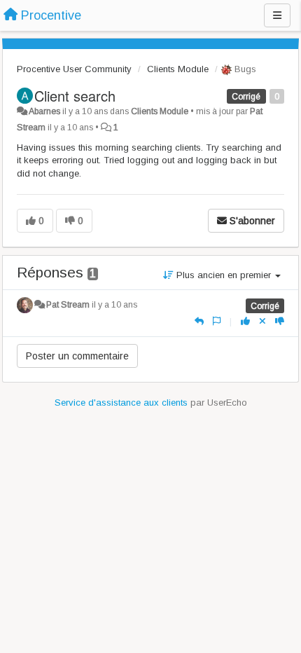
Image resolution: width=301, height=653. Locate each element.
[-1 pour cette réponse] (279, 321)
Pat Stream (68, 305)
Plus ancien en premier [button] (224, 275)
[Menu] (277, 15)
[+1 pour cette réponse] (245, 321)
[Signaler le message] (216, 321)
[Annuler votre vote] (262, 321)
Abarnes (44, 111)
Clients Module (178, 69)
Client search (74, 95)
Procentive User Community (74, 69)
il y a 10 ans (114, 305)
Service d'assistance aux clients (121, 402)
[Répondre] (199, 321)
